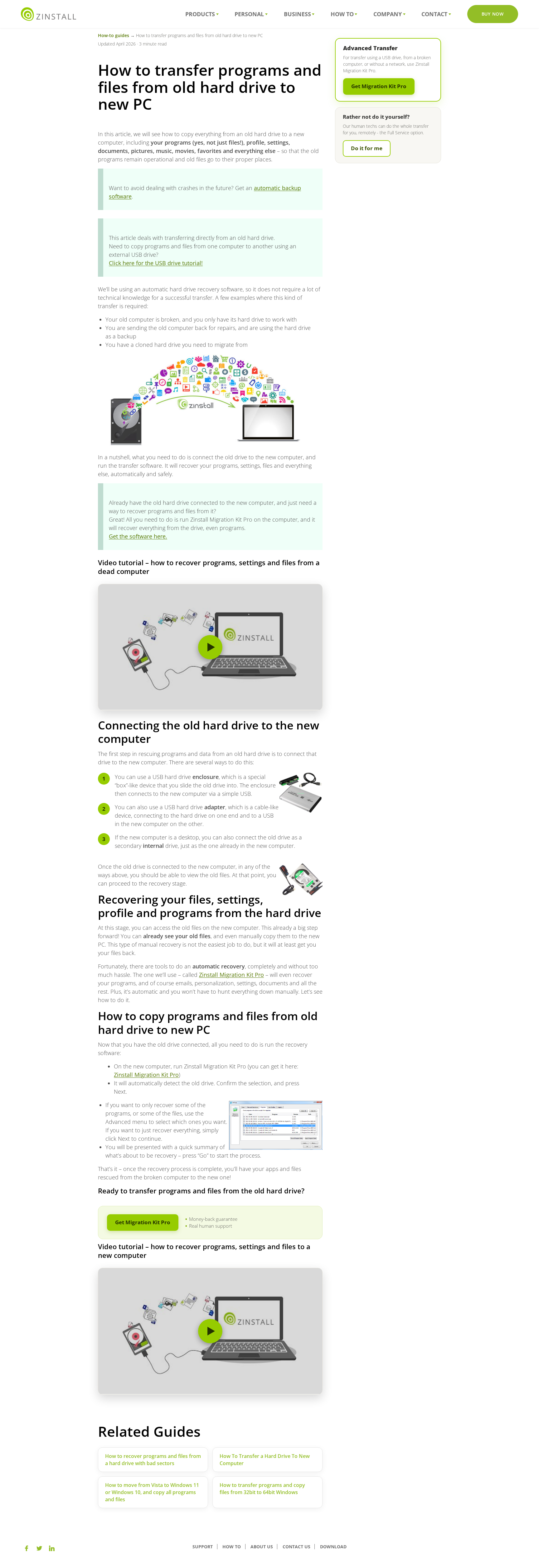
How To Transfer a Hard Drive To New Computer (265, 1460)
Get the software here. (138, 536)
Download (333, 1547)
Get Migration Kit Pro (142, 1222)
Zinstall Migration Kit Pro (231, 974)
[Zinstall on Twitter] (39, 1548)
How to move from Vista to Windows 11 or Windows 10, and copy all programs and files (152, 1492)
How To (342, 14)
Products (200, 14)
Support (202, 1547)
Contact (434, 14)
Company (387, 14)
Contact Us (296, 1547)
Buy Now (493, 14)
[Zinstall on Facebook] (26, 1548)
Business (297, 14)
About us (261, 1547)
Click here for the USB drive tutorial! (156, 263)
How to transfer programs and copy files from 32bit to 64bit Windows (262, 1489)
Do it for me (366, 148)
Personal (249, 14)
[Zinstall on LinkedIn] (51, 1548)
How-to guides (113, 35)
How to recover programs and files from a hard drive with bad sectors (153, 1460)
